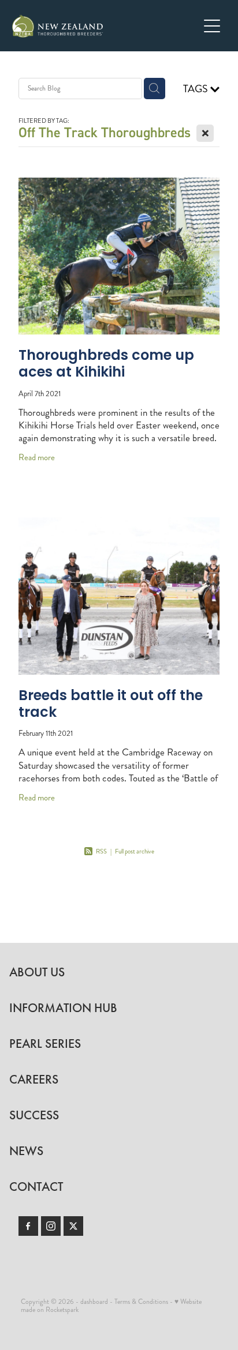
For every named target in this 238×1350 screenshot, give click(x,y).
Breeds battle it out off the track (110, 705)
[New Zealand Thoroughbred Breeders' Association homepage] (105, 25)
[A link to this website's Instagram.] (51, 1226)
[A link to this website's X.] (73, 1226)
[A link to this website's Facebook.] (28, 1226)
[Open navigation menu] (212, 26)
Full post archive (134, 851)
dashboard (94, 1302)
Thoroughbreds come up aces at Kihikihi (106, 365)
